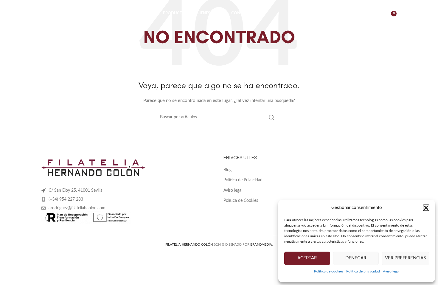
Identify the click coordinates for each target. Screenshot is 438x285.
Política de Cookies (240, 201)
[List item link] (128, 199)
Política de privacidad (363, 271)
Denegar (355, 258)
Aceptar (307, 258)
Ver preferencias (405, 258)
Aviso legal (391, 271)
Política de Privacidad (243, 180)
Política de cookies (328, 271)
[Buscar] (362, 13)
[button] (426, 208)
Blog (227, 170)
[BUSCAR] (272, 117)
